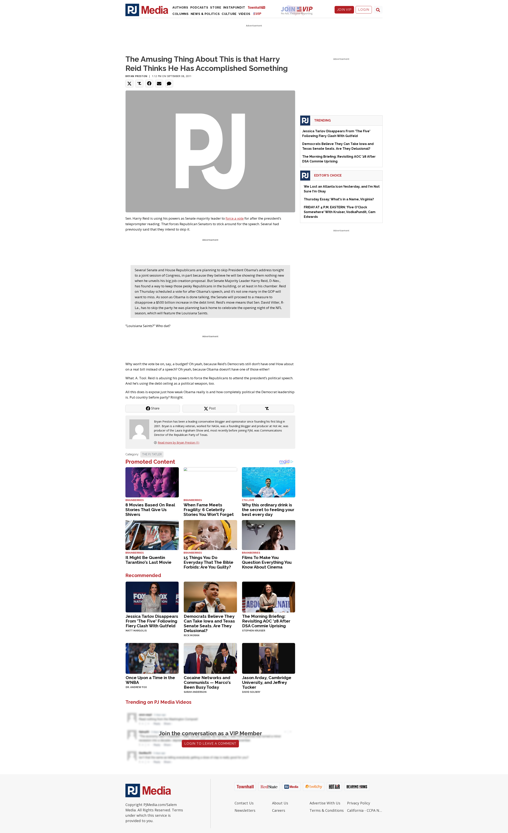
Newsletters (245, 810)
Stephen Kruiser (253, 630)
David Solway (251, 692)
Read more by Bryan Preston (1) (178, 442)
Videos (244, 14)
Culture (229, 14)
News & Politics (205, 14)
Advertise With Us (325, 803)
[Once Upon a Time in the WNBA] (152, 657)
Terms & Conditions (327, 810)
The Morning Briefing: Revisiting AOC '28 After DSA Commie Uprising (266, 621)
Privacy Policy (358, 803)
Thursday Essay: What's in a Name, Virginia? (339, 199)
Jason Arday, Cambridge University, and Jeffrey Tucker (266, 682)
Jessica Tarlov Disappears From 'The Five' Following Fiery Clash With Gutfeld (152, 621)
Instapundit (234, 7)
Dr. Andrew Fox (136, 687)
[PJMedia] (146, 9)
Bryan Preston (136, 76)
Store (215, 7)
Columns (180, 14)
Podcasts (199, 7)
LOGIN (363, 10)
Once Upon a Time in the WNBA (150, 680)
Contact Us (244, 803)
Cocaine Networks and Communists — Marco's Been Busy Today (207, 682)
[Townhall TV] (258, 7)
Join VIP (344, 10)
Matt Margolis (136, 630)
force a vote (235, 218)
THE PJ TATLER (152, 454)
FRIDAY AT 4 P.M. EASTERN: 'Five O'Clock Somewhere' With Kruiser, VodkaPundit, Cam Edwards (339, 212)
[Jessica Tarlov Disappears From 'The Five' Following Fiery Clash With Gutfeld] (152, 596)
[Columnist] (140, 429)
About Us (280, 803)
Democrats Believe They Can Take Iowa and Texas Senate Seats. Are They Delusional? (209, 623)
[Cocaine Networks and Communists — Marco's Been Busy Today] (210, 657)
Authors (180, 7)
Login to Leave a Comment (210, 743)
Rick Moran (191, 635)
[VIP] (257, 13)
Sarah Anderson (195, 692)
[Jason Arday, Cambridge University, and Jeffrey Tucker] (268, 657)
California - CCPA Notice (365, 810)
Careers (278, 810)
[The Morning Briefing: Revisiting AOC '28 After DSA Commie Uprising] (268, 596)
